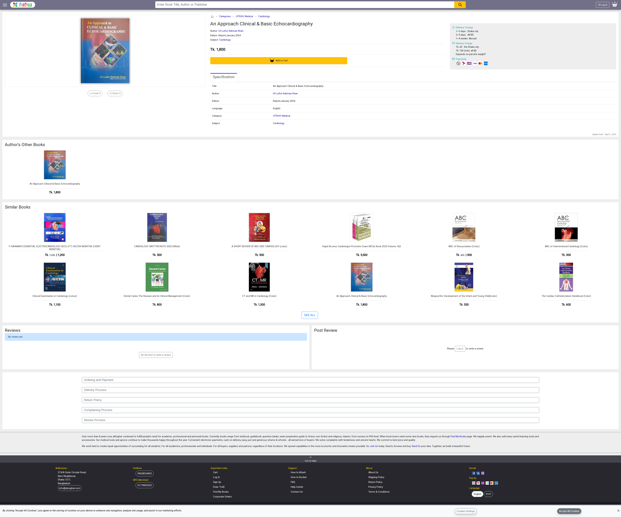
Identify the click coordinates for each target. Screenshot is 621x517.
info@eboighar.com (69, 488)
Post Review (325, 330)
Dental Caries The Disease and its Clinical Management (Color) (157, 296)
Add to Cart (281, 60)
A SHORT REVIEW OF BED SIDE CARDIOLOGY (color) (259, 246)
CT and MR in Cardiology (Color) (259, 296)
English (276, 108)
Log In (603, 4)
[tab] (223, 77)
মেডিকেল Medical (244, 16)
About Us (373, 472)
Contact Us (297, 491)
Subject (216, 123)
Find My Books (458, 436)
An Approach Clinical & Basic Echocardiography (261, 24)
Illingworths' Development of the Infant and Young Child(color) (464, 296)
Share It (116, 93)
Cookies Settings (466, 511)
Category (217, 115)
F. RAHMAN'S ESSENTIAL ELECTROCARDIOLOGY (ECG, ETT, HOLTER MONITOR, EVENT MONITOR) (55, 248)
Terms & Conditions (379, 491)
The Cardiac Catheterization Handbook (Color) (566, 296)
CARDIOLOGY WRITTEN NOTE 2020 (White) (157, 246)
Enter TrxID (219, 486)
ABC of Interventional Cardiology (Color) (566, 246)
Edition (215, 100)
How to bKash (298, 472)
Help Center (297, 486)
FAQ (293, 482)
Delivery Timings (464, 27)
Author (215, 93)
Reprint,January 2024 (284, 100)
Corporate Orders (222, 496)
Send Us (416, 446)
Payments (461, 59)
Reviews (12, 330)
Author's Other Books (25, 144)
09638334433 (144, 473)
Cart (215, 472)
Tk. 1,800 (217, 49)
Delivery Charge (464, 43)
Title (214, 86)
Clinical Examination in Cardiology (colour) (55, 296)
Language (217, 108)
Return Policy (375, 482)
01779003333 (144, 485)
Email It (96, 93)
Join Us (374, 446)
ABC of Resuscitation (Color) (463, 246)
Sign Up (217, 482)
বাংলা (488, 494)
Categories (225, 16)
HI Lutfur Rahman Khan (231, 30)
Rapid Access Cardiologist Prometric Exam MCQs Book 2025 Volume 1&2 (361, 246)
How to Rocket (299, 477)
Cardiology (264, 16)
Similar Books (17, 207)
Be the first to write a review (156, 354)
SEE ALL (309, 315)
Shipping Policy (376, 477)
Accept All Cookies (569, 511)
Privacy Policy (375, 486)
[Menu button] (5, 5)
